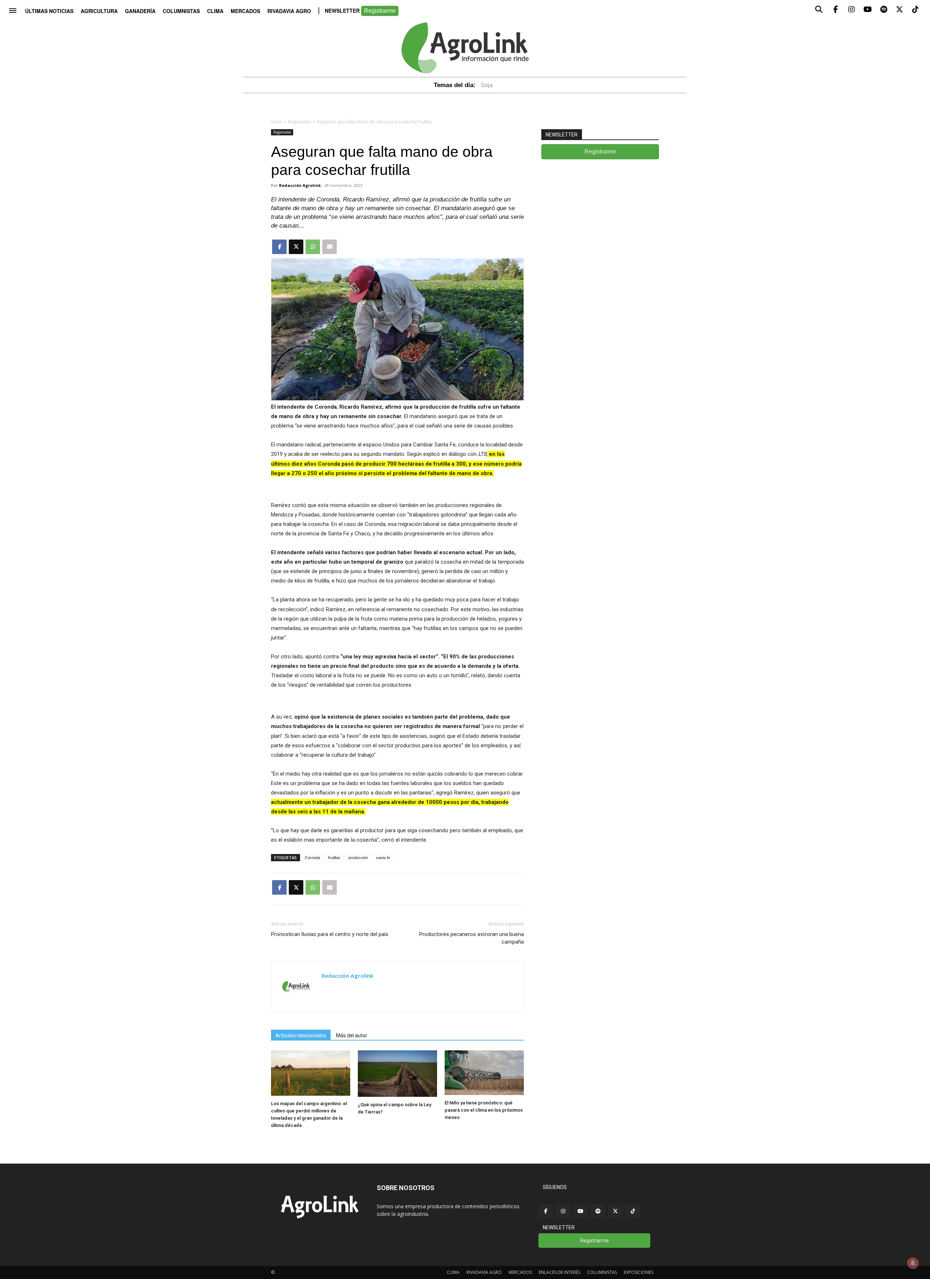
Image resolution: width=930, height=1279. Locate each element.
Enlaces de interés (559, 1272)
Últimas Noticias (49, 11)
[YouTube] (580, 1211)
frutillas (334, 857)
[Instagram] (563, 1211)
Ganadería (140, 11)
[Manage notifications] (913, 1263)
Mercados (245, 11)
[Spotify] (598, 1211)
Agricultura (99, 11)
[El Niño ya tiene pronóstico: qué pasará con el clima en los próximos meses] (484, 1093)
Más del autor (351, 1035)
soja (487, 85)
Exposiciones (638, 1272)
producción (358, 857)
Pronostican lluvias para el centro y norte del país (329, 934)
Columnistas (181, 11)
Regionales (299, 122)
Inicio (276, 122)
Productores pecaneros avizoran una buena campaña (471, 938)
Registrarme (380, 11)
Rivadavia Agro (289, 11)
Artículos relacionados (300, 1035)
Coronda (312, 857)
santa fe (383, 857)
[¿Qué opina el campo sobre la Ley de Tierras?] (397, 1095)
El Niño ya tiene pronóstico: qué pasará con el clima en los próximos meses (484, 1110)
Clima (215, 11)
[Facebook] (545, 1211)
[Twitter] (615, 1211)
